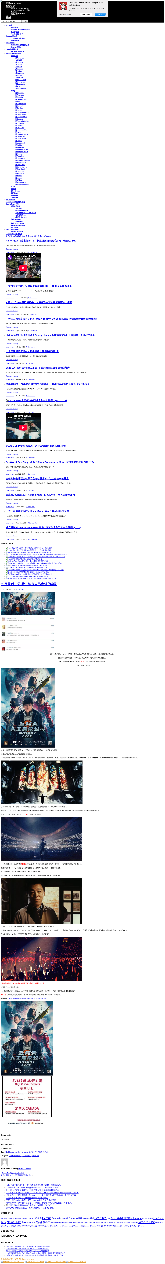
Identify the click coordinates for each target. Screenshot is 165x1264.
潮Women (57, 1226)
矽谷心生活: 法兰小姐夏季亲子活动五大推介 (16, 1175)
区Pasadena (19, 156)
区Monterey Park (21, 149)
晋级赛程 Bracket (21, 210)
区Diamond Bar (21, 117)
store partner (84, 1222)
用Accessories (67, 1226)
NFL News (14, 227)
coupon (24, 1218)
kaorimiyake (10, 252)
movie (26, 1152)
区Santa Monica (21, 167)
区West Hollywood (22, 184)
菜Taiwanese (20, 84)
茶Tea (13, 186)
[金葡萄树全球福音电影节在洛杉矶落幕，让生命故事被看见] (27, 572)
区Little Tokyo (20, 139)
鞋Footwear (141, 1226)
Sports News (63, 1223)
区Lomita (18, 141)
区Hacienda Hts (21, 130)
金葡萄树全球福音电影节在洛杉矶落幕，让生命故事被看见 (37, 478)
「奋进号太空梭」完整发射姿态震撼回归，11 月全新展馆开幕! (39, 286)
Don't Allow (86, 14)
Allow (100, 14)
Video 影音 (119, 1223)
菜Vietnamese (20, 88)
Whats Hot (35, 1156)
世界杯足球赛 (15, 206)
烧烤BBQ (18, 60)
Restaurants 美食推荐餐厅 (36, 1222)
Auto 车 (10, 1218)
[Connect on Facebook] (55, 1262)
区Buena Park (20, 104)
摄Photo (32, 1226)
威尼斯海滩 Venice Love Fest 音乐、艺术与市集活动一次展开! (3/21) (43, 527)
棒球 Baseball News (18, 225)
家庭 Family (16, 1226)
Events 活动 (10, 43)
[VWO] (69, 14)
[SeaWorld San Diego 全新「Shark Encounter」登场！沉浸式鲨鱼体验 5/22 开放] (35, 570)
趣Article (117, 1226)
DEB (2, 589)
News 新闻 (14, 1222)
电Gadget (133, 1226)
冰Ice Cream (15, 191)
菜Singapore (20, 82)
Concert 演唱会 (16, 47)
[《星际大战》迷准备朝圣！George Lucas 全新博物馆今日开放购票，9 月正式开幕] (35, 557)
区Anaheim (19, 95)
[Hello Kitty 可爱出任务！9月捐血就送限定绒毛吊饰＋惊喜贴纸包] (29, 548)
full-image (136, 1218)
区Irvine (18, 132)
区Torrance (19, 173)
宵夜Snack (14, 193)
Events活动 (26, 1156)
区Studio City (20, 171)
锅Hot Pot (14, 195)
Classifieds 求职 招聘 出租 (15, 202)
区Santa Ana (20, 165)
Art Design (4, 1218)
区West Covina (20, 182)
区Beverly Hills (20, 99)
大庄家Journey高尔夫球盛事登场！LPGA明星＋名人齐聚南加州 (40, 494)
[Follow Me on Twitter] (34, 1262)
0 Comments (32, 252)
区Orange (18, 154)
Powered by (63, 14)
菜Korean (18, 75)
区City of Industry (22, 112)
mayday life (19, 1152)
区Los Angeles (20, 143)
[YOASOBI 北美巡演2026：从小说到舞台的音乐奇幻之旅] (26, 568)
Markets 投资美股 (17, 232)
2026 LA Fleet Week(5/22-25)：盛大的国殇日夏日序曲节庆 (38, 367)
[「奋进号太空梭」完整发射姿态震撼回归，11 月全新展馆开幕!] (28, 550)
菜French (18, 67)
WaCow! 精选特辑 (131, 1222)
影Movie (26, 1225)
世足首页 (18, 208)
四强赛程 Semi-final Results (25, 213)
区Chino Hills (20, 110)
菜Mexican (19, 77)
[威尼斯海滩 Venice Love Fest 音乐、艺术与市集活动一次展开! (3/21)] (31, 578)
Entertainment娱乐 (15, 1156)
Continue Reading (12, 249)
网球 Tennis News (17, 223)
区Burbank (19, 106)
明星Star (46, 1226)
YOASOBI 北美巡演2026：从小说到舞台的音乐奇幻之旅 (36, 446)
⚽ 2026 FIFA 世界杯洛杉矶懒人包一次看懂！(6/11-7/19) (36, 400)
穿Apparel (76, 1226)
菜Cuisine (14, 56)
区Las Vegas (20, 136)
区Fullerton (19, 123)
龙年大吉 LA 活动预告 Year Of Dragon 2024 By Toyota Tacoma (28, 236)
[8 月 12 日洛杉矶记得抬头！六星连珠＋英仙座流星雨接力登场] (28, 552)
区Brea (17, 101)
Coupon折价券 (35, 1218)
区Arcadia (19, 97)
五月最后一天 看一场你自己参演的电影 (29, 584)
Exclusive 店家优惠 (18, 38)
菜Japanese (19, 73)
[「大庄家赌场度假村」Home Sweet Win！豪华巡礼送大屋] (27, 576)
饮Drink (13, 189)
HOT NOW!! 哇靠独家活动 (20, 45)
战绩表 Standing (21, 217)
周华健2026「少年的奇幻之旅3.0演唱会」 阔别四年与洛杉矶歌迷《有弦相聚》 (48, 384)
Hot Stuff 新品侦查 (17, 51)
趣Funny (124, 1225)
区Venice (18, 178)
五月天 (31, 1152)
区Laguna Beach (21, 134)
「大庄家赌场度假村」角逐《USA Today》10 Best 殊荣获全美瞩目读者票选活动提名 (52, 318)
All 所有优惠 (15, 40)
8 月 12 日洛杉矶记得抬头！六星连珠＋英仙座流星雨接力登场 (39, 302)
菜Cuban (18, 64)
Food (108, 1218)
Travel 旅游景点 (109, 1223)
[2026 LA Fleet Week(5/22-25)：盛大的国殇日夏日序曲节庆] (27, 561)
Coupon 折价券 (11, 36)
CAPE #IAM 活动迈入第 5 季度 (13, 1173)
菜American (19, 58)
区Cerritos (19, 108)
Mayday (11, 1152)
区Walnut (18, 180)
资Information (107, 1225)
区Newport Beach (21, 152)
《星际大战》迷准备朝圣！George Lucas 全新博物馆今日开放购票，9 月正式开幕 (50, 335)
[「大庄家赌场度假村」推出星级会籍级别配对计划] (24, 559)
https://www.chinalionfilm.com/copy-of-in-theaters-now (27, 998)
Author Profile (24, 1169)
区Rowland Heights (22, 160)
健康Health (159, 1223)
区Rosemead (20, 158)
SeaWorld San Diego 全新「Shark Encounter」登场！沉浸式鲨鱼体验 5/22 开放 (50, 462)
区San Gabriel (20, 163)
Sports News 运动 (12, 204)
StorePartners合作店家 (14, 234)
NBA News (19, 221)
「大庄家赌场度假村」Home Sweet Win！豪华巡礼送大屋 (37, 511)
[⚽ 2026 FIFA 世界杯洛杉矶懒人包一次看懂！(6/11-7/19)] (26, 565)
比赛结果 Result (21, 215)
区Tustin (18, 176)
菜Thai (17, 86)
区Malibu (18, 145)
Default (46, 1218)
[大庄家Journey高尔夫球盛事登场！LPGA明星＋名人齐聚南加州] (29, 574)
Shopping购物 (54, 1222)
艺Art (91, 1226)
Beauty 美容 (17, 1218)
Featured (100, 1218)
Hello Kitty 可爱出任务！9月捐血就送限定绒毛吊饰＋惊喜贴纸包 (40, 240)
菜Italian (18, 71)
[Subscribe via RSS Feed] (12, 1262)
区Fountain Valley (22, 121)
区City (13, 91)
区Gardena (19, 125)
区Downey (19, 119)
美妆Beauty (84, 1226)
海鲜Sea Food (20, 80)
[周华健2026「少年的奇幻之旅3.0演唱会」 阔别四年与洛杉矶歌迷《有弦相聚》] (34, 563)
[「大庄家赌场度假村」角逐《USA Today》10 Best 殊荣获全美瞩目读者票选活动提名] (36, 554)
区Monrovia (19, 147)
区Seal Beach (20, 169)
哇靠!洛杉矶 (8, 1259)
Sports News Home (74, 1222)
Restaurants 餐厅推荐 (13, 54)
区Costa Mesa (20, 115)
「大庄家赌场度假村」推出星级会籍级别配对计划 (32, 351)
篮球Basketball (16, 219)
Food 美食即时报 (12, 49)
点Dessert (14, 197)
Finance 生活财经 (12, 229)
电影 (46, 1152)
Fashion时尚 (88, 1218)
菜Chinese (19, 62)
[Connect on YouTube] (76, 1262)
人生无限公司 (39, 1152)
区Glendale (19, 128)
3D (6, 1152)
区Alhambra (19, 93)
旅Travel (39, 1226)
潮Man (52, 1226)
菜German (19, 69)
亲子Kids (96, 1226)
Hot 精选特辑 (10, 200)
